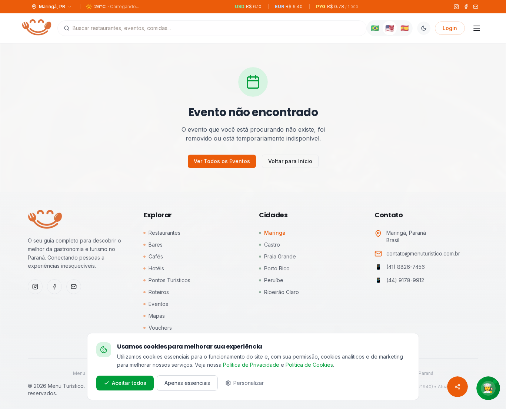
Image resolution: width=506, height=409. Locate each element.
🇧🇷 (375, 28)
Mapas (157, 316)
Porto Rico (277, 268)
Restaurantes (164, 233)
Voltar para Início (290, 161)
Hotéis (156, 268)
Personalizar (248, 383)
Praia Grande (280, 256)
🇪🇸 (404, 28)
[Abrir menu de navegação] (476, 28)
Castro (272, 244)
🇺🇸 (389, 28)
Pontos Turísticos (169, 280)
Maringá (275, 233)
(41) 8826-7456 (405, 267)
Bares (156, 244)
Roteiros (159, 292)
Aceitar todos (129, 383)
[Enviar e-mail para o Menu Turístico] (73, 286)
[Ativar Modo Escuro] (423, 28)
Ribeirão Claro (281, 292)
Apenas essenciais (187, 383)
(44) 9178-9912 (405, 280)
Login (450, 28)
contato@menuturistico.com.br (423, 253)
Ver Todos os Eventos (222, 161)
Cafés (156, 256)
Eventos (158, 304)
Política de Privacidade (251, 365)
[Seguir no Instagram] (35, 286)
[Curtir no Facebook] (54, 286)
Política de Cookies (309, 365)
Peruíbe (273, 280)
